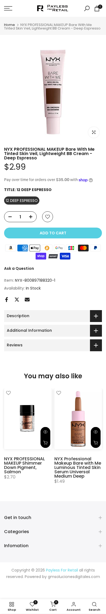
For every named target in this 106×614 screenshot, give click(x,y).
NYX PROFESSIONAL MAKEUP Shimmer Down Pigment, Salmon (24, 465)
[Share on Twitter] (16, 299)
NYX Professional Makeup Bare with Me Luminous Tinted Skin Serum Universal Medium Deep (77, 467)
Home (9, 25)
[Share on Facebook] (6, 299)
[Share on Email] (27, 299)
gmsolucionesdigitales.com (74, 576)
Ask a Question (19, 268)
